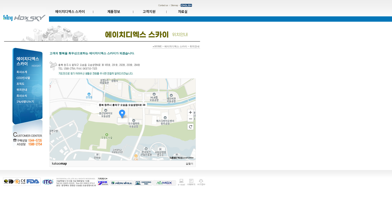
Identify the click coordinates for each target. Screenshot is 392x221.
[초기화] (190, 126)
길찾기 (189, 163)
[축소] (190, 118)
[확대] (190, 112)
